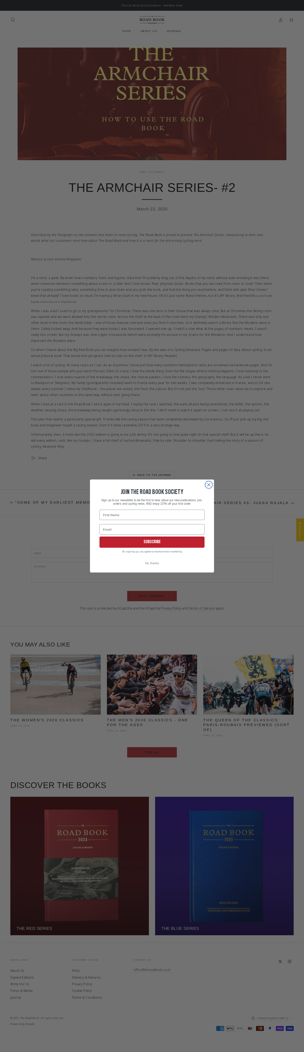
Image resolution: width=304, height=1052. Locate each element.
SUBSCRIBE (152, 542)
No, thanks (152, 563)
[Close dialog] (208, 484)
